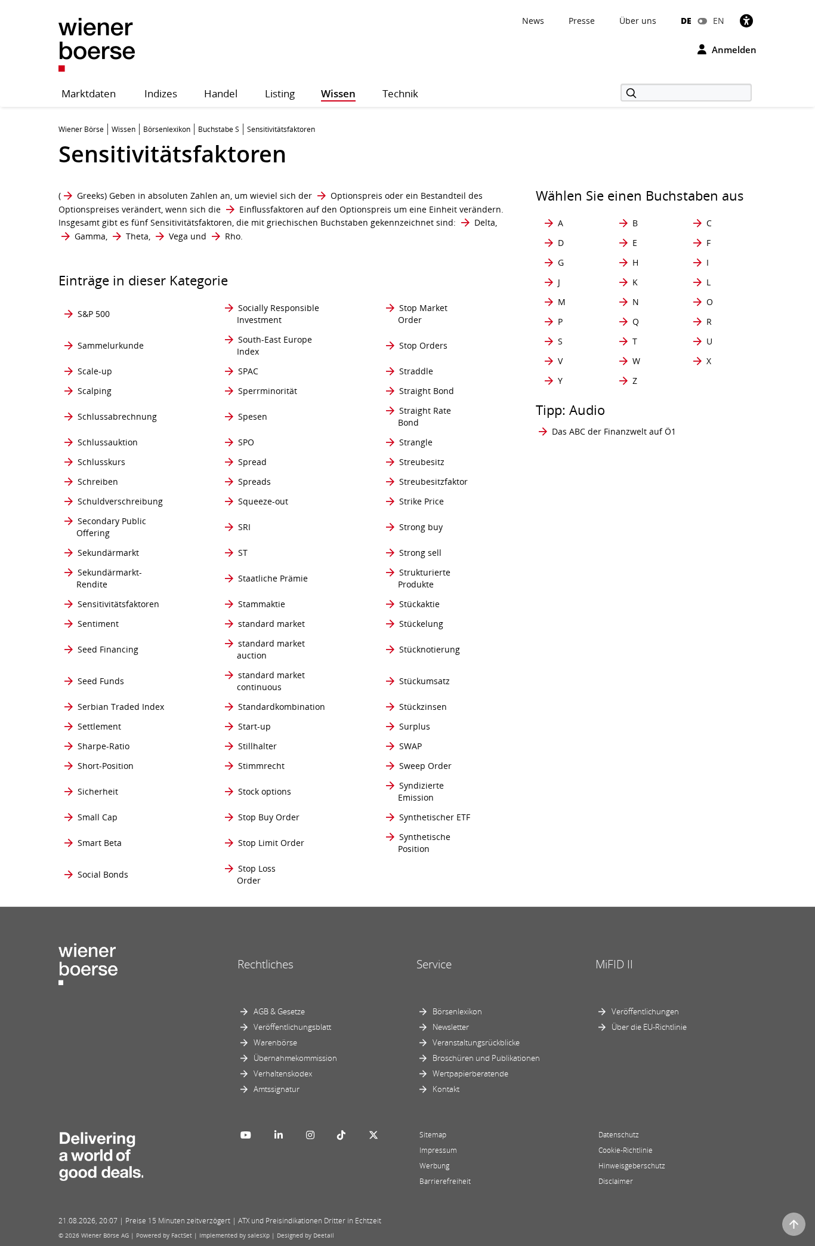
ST (243, 552)
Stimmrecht (261, 765)
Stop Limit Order (271, 842)
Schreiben (98, 481)
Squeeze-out (263, 501)
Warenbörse (275, 1042)
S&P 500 (94, 313)
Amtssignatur (277, 1089)
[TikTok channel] (341, 1135)
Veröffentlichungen (645, 1011)
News (533, 20)
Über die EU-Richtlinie (649, 1027)
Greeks (90, 195)
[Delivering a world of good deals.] (100, 1153)
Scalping (95, 390)
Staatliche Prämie (273, 578)
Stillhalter (257, 746)
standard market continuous (271, 681)
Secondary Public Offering (111, 527)
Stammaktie (261, 604)
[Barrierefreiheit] (746, 20)
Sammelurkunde (111, 345)
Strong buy (421, 527)
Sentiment (98, 623)
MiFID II (614, 964)
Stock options (264, 791)
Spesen (252, 416)
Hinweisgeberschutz (631, 1166)
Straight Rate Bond (424, 416)
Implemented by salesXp (234, 1235)
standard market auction (271, 649)
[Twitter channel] (373, 1135)
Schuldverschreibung (120, 501)
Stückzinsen (423, 706)
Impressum (438, 1150)
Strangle (416, 442)
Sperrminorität (267, 390)
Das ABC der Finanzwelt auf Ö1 (614, 431)
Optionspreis (356, 195)
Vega (178, 236)
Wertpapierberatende (470, 1073)
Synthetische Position (424, 842)
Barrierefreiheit (445, 1181)
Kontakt (446, 1089)
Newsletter (451, 1027)
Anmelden (733, 50)
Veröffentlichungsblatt (292, 1027)
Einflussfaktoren (271, 209)
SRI (244, 527)
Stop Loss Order (256, 874)
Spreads (254, 481)
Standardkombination (281, 706)
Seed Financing (108, 649)
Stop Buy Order (269, 817)
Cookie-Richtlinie (625, 1150)
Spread (252, 461)
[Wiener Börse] (96, 44)
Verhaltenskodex (283, 1073)
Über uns (637, 20)
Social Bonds (103, 874)
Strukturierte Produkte (424, 578)
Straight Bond (426, 390)
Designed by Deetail (305, 1235)
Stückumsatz (424, 681)
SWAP (410, 746)
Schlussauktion (108, 442)
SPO (246, 442)
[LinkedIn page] (278, 1135)
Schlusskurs (101, 461)
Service (434, 964)
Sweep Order (425, 765)
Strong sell (420, 552)
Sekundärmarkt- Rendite (109, 578)
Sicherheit (98, 791)
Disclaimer (615, 1181)
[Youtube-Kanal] (245, 1135)
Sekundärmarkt (108, 552)
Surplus (414, 726)
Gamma (90, 236)
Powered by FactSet (164, 1235)
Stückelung (421, 623)
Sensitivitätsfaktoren (118, 604)
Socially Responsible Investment (278, 313)
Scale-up (95, 371)
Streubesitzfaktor (433, 481)
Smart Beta (100, 842)
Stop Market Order (422, 313)
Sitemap (432, 1135)
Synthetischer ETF (434, 817)
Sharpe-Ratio (103, 746)
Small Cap (98, 817)
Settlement (99, 726)
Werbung (434, 1166)
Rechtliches (265, 964)
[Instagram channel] (310, 1135)
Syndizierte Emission (421, 791)
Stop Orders (423, 345)
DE (686, 20)
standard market (271, 623)
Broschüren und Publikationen (486, 1058)
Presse (582, 20)
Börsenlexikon (457, 1011)
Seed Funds (101, 681)
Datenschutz (618, 1135)
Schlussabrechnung (117, 416)
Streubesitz (421, 461)
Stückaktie (419, 604)
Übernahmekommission (295, 1058)
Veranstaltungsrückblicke (476, 1042)
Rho (232, 236)
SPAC (248, 371)
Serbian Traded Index (121, 706)
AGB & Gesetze (279, 1011)
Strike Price (421, 501)
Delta (484, 222)
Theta (137, 236)
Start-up (254, 726)
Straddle (416, 371)
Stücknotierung (429, 649)
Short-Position (106, 765)
